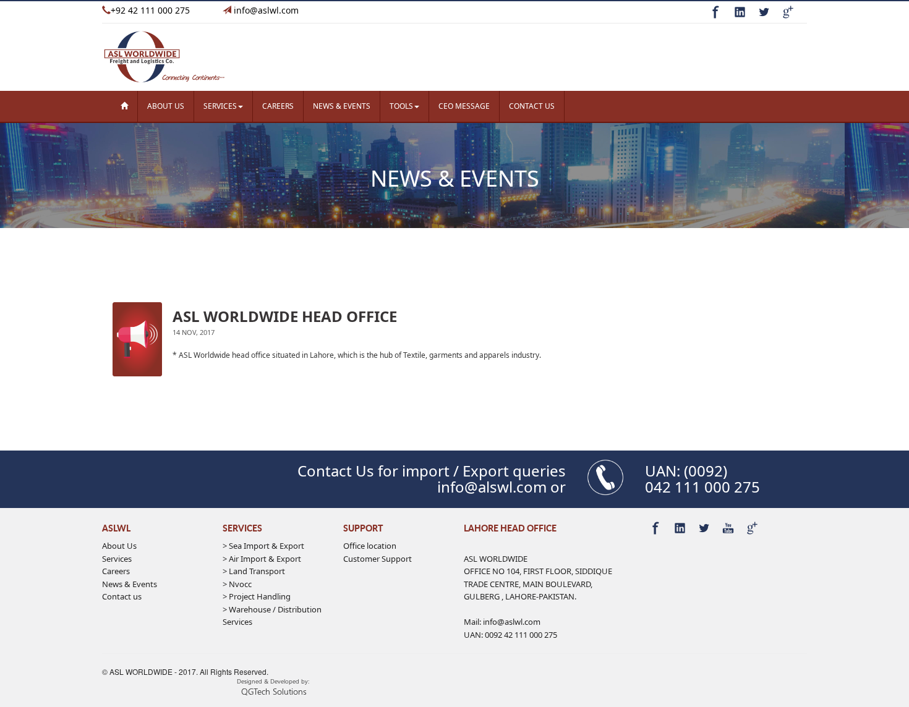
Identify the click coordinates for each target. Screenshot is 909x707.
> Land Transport (254, 571)
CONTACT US (532, 106)
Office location (369, 545)
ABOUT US (165, 106)
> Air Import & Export (262, 558)
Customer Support (377, 558)
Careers (116, 571)
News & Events (129, 584)
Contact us (122, 596)
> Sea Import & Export (263, 545)
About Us (119, 545)
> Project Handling (257, 596)
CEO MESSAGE (464, 106)
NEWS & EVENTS (341, 106)
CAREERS (278, 106)
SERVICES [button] (220, 106)
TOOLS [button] (401, 106)
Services (117, 558)
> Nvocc (237, 584)
